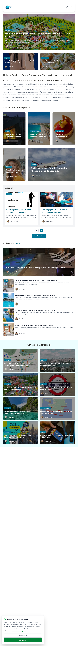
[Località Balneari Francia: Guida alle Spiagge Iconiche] (39, 128)
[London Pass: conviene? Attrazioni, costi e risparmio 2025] (57, 384)
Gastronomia (45, 58)
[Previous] (37, 230)
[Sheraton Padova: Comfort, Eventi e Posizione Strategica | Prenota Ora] (14, 128)
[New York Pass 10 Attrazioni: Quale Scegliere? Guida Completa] (20, 432)
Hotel (7, 131)
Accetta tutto (23, 640)
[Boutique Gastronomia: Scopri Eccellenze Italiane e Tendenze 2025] (64, 128)
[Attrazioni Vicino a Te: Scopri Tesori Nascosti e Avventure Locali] (20, 408)
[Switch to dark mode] (71, 7)
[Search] (67, 7)
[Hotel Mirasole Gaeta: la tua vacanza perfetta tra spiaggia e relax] (39, 262)
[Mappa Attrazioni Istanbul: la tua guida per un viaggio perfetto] (57, 360)
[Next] (41, 230)
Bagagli (7, 58)
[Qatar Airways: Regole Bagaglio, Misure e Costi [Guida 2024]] (51, 164)
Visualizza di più (39, 236)
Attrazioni (8, 30)
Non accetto (23, 635)
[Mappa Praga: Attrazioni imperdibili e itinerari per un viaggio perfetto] (20, 360)
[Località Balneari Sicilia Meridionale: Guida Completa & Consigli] (57, 408)
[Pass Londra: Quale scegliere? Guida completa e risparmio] (14, 164)
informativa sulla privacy (19, 631)
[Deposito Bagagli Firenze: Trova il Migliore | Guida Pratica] (57, 432)
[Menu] (63, 7)
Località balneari (35, 131)
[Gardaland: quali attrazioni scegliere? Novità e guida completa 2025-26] (20, 384)
